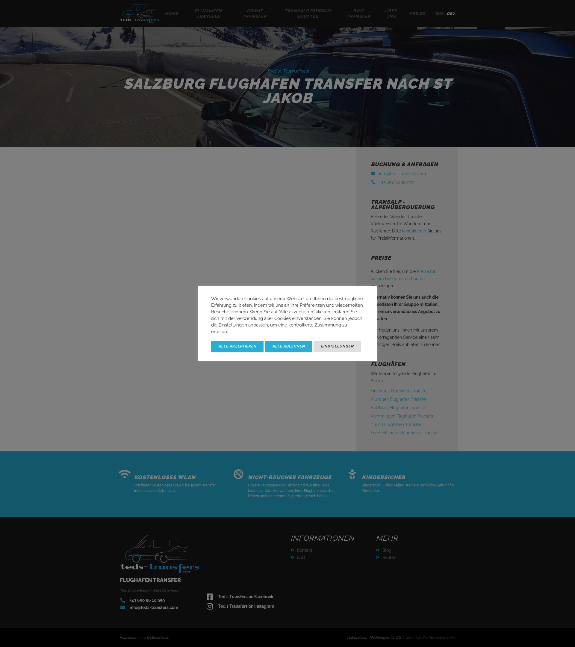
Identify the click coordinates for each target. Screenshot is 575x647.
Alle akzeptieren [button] (237, 346)
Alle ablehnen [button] (288, 346)
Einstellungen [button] (337, 346)
